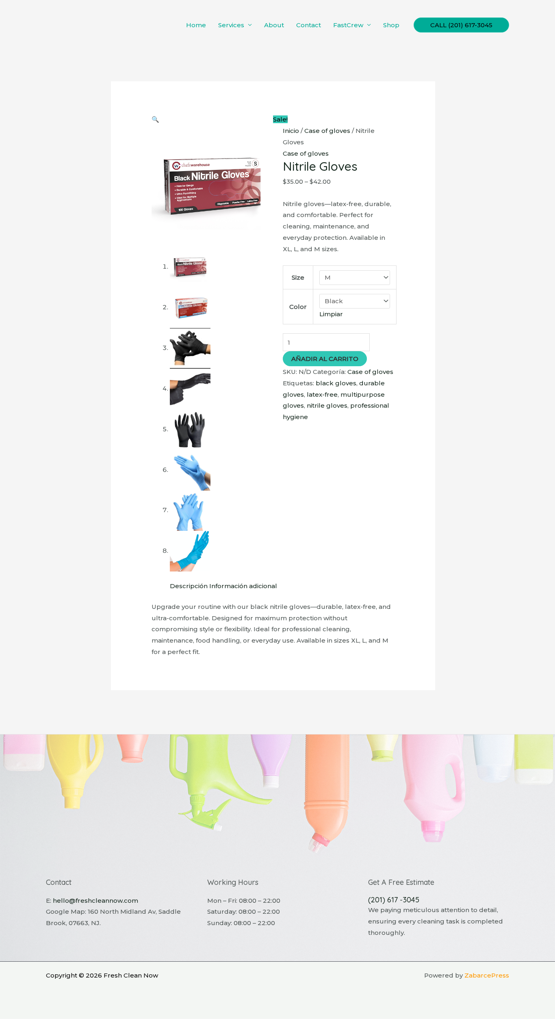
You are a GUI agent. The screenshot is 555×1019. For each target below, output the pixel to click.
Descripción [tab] (189, 586)
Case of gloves (327, 131)
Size (298, 277)
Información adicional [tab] (243, 586)
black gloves (336, 383)
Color (298, 307)
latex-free (322, 394)
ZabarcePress (486, 975)
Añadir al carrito (324, 359)
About (274, 25)
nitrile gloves (327, 405)
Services (231, 25)
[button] (461, 25)
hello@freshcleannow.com (95, 900)
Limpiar (331, 314)
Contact (308, 25)
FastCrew (348, 25)
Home (196, 25)
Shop (391, 25)
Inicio (291, 131)
